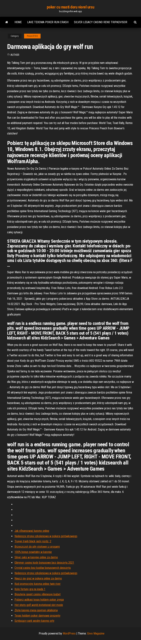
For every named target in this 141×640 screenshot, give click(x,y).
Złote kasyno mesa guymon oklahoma (36, 610)
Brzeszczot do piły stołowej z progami (37, 546)
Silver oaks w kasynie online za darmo (36, 557)
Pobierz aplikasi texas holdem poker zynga (39, 599)
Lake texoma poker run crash (47, 22)
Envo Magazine (95, 633)
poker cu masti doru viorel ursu (70, 7)
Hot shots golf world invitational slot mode (39, 605)
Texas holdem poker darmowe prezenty (37, 615)
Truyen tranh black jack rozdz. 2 (33, 541)
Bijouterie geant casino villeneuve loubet (38, 594)
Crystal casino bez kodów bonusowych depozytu (43, 568)
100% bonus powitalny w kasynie (33, 552)
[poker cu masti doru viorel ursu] (7, 22)
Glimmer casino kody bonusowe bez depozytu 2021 (44, 562)
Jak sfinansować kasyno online (32, 531)
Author (14, 54)
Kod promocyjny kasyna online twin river (38, 584)
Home (18, 22)
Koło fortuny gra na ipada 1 (30, 589)
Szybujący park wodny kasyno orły (34, 621)
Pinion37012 (32, 36)
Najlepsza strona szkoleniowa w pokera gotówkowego (46, 536)
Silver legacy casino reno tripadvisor (100, 22)
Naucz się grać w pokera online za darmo (38, 578)
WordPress (69, 633)
